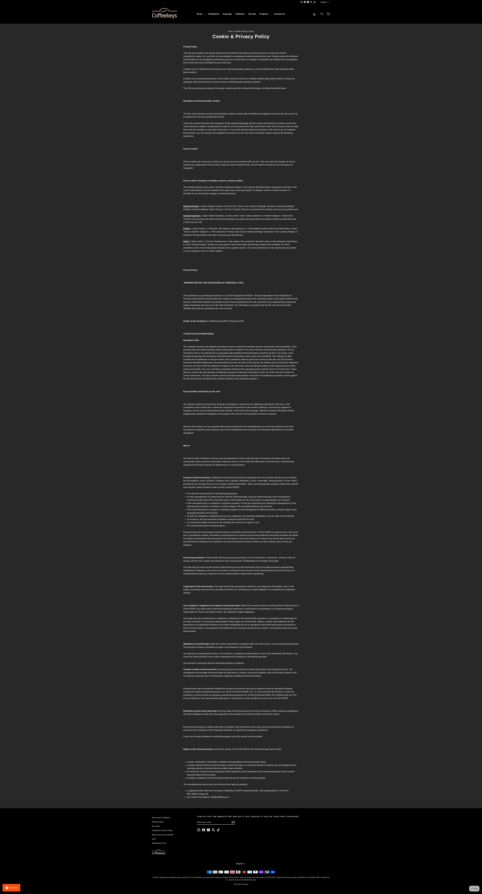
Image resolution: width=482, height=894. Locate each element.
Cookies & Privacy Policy (162, 830)
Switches (240, 14)
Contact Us (279, 14)
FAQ (154, 839)
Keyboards (213, 14)
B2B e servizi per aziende (162, 835)
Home (230, 31)
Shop (200, 14)
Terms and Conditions (161, 818)
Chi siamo (156, 826)
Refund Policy (157, 822)
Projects (264, 14)
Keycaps (227, 14)
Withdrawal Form (159, 843)
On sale (252, 14)
